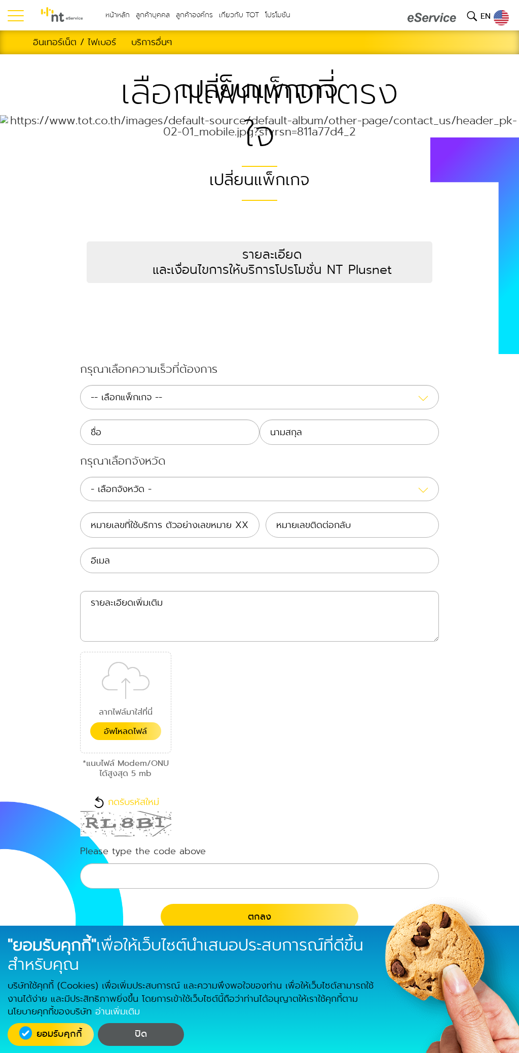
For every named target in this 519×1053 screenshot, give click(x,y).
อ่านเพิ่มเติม (117, 1011)
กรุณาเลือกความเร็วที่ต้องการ (148, 370)
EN (487, 16)
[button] (259, 262)
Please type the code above (143, 852)
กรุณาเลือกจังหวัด (123, 462)
